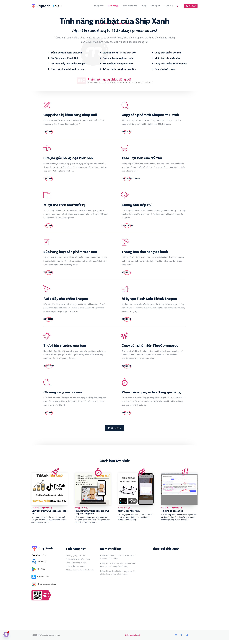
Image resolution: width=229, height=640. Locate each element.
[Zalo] (187, 635)
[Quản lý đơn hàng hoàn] (136, 489)
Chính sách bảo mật (132, 635)
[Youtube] (176, 635)
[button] (177, 6)
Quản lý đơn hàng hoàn (129, 510)
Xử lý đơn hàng (81, 507)
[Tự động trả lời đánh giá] (179, 489)
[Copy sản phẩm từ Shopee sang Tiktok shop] (49, 489)
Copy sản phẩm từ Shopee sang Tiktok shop (49, 512)
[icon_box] (65, 52)
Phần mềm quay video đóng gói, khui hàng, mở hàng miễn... (92, 512)
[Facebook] (181, 635)
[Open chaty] (6, 634)
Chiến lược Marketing (41, 507)
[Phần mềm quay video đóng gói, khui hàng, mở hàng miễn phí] (93, 489)
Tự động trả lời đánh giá (172, 510)
